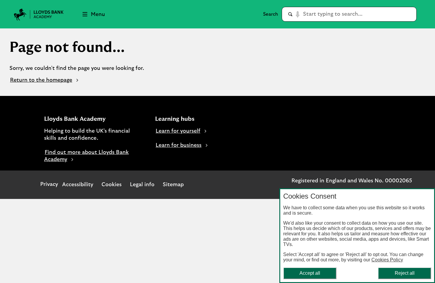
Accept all (309, 273)
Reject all (405, 273)
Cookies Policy (387, 259)
